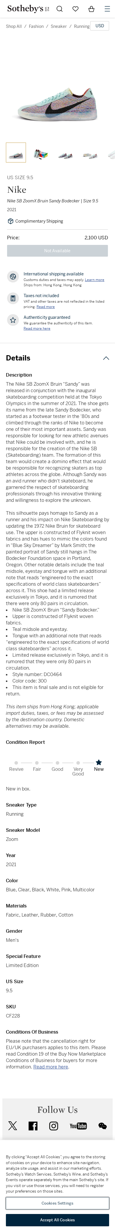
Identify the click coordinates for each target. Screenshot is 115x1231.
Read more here (50, 1067)
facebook (33, 1126)
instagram (53, 1126)
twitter (12, 1125)
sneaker (59, 26)
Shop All (14, 26)
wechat (102, 1126)
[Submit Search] (60, 9)
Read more (46, 306)
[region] (57, 1185)
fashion (36, 26)
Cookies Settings (57, 1203)
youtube (78, 1126)
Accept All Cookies (57, 1220)
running (82, 26)
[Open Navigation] (107, 8)
